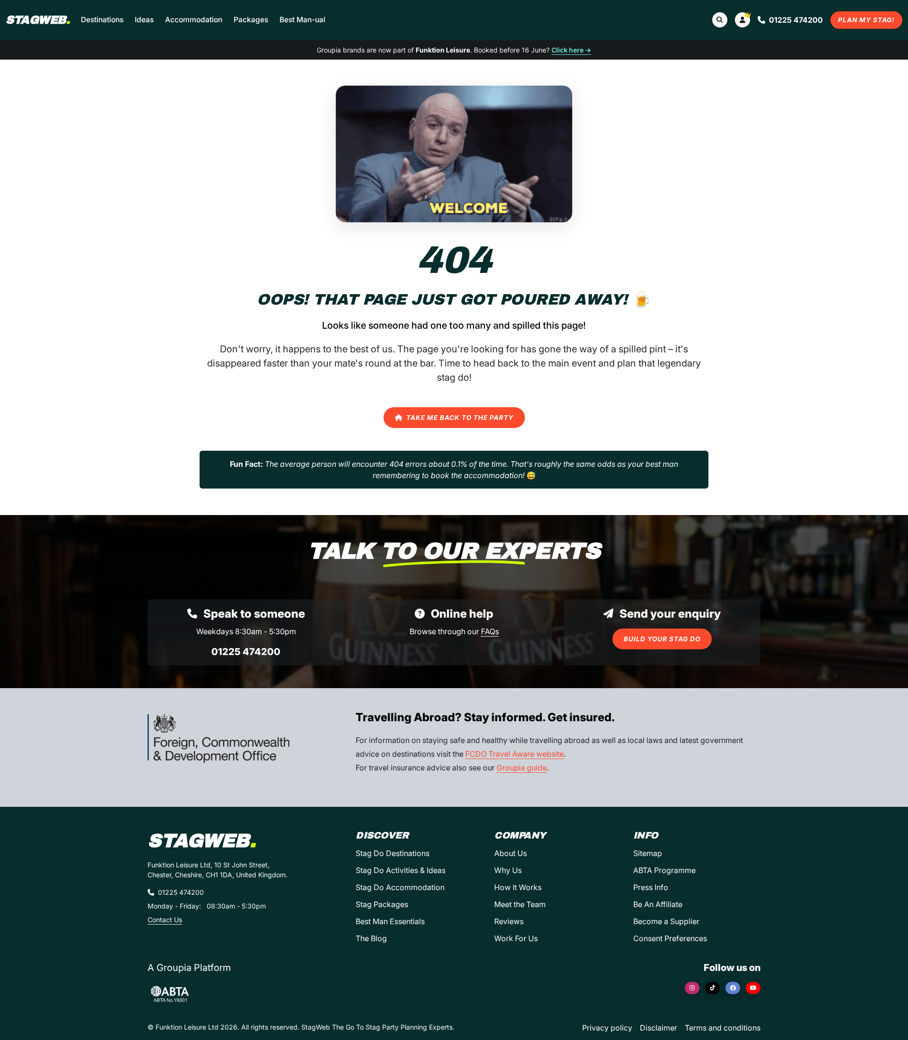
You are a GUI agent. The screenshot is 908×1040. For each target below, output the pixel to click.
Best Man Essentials (390, 921)
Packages (251, 19)
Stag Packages (382, 904)
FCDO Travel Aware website (514, 754)
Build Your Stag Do (662, 639)
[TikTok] (712, 988)
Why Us (508, 870)
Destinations (102, 19)
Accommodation (193, 19)
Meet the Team (520, 904)
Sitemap (647, 853)
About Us (510, 853)
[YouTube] (753, 988)
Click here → (571, 50)
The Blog (371, 938)
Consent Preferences (670, 938)
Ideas (144, 19)
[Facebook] (732, 988)
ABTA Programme (664, 870)
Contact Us (165, 920)
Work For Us (516, 938)
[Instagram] (692, 988)
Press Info (650, 887)
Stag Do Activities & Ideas (400, 870)
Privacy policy (607, 1027)
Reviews (509, 921)
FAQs (490, 631)
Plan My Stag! (866, 20)
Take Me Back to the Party (460, 417)
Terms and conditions (722, 1027)
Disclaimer (658, 1027)
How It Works (517, 887)
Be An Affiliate (657, 904)
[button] (742, 19)
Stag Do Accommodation (400, 887)
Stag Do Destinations (392, 853)
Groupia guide (522, 767)
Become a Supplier (666, 921)
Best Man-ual (302, 19)
